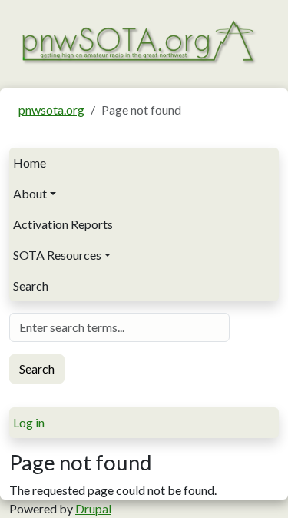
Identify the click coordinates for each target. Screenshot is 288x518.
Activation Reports (63, 224)
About (30, 193)
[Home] (138, 40)
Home (29, 162)
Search (30, 285)
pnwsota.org (51, 109)
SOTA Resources (57, 254)
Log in (29, 422)
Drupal (93, 508)
